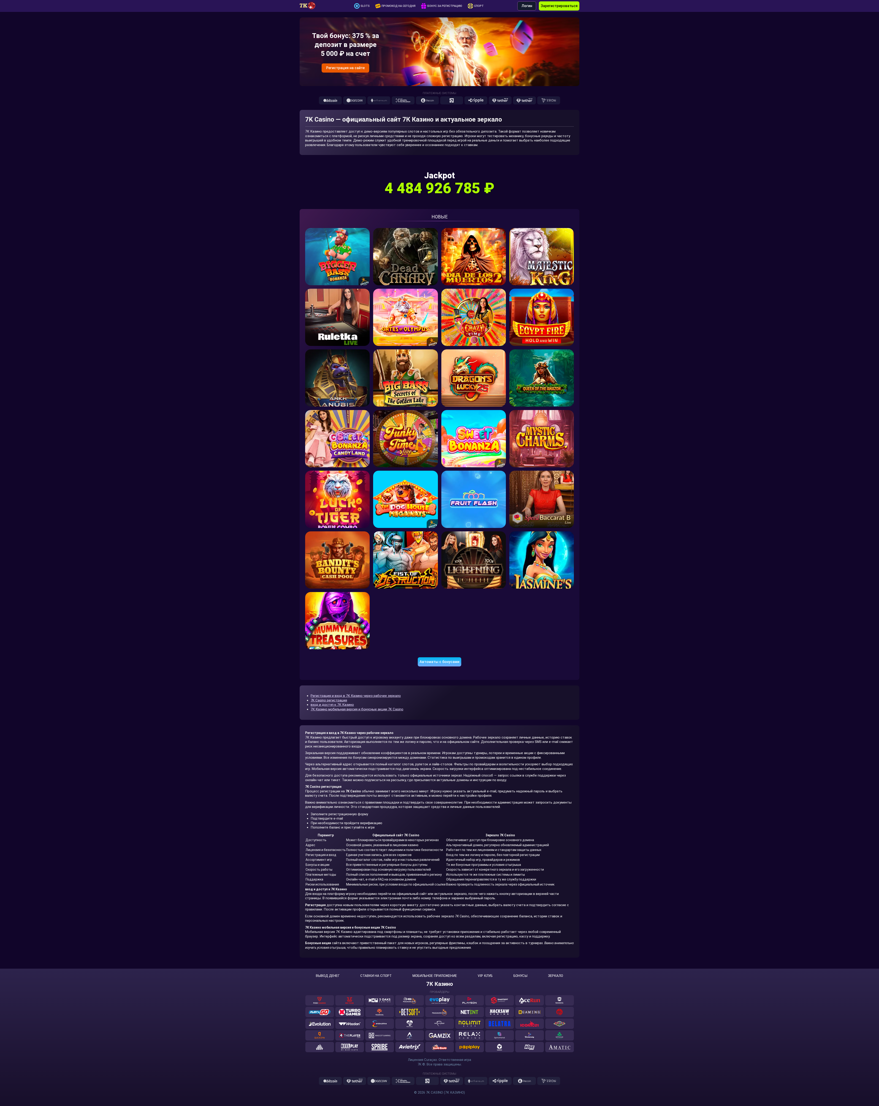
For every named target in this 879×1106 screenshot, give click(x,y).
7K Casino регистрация (329, 700)
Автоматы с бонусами (439, 662)
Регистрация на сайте (345, 68)
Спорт (479, 6)
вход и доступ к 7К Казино (332, 705)
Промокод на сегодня (398, 6)
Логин (526, 6)
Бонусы (520, 976)
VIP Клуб (485, 976)
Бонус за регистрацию (444, 6)
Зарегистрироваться (559, 6)
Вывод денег (328, 976)
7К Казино (439, 984)
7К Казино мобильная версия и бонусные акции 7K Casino (357, 709)
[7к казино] (310, 6)
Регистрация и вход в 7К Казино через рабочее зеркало (356, 696)
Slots (365, 6)
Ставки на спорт (376, 976)
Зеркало (555, 976)
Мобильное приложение (434, 976)
